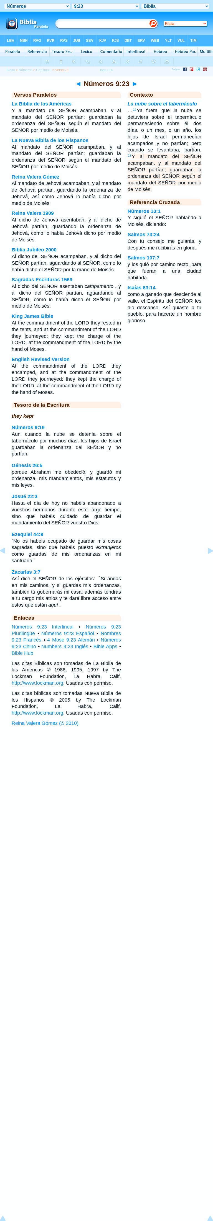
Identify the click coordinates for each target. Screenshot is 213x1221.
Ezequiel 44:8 (27, 534)
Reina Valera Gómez (35, 177)
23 (129, 155)
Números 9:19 (28, 427)
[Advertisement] (106, 771)
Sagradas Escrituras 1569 (42, 279)
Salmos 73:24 (143, 234)
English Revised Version (41, 359)
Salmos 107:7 (143, 258)
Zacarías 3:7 (26, 572)
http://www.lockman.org (37, 683)
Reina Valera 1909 (33, 213)
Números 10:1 (144, 211)
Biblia (10, 70)
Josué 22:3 (24, 496)
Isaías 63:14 (142, 287)
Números (25, 70)
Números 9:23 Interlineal (43, 627)
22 (134, 109)
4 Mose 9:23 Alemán (71, 640)
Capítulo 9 (44, 70)
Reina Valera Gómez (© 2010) (45, 723)
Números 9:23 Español (67, 633)
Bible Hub (22, 653)
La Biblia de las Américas (42, 104)
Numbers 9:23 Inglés (64, 646)
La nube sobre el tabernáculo (162, 104)
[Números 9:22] (7, 563)
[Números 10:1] (206, 563)
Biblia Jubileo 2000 (34, 250)
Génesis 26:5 (27, 465)
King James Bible (32, 316)
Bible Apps (105, 646)
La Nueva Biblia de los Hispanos (50, 140)
